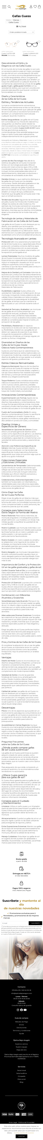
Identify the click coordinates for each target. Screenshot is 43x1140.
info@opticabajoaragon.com (21, 993)
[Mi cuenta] (31, 7)
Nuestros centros (21, 1044)
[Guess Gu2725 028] (11, 44)
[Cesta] (39, 7)
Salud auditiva (21, 1073)
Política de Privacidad (15, 934)
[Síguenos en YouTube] (25, 1010)
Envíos (21, 1025)
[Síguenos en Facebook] (21, 1010)
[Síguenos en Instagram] (18, 1010)
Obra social (21, 1079)
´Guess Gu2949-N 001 (30, 53)
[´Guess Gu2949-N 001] (32, 44)
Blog (21, 1082)
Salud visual (21, 1070)
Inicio (8, 20)
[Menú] (4, 7)
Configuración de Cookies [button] (24, 1133)
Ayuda (21, 1033)
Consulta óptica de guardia (21, 1005)
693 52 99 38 (26, 990)
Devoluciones (22, 1028)
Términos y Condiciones (21, 1031)
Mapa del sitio (21, 1050)
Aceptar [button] (21, 1136)
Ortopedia (21, 1076)
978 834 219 (16, 990)
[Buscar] (9, 6)
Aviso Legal (13, 1122)
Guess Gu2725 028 (8, 53)
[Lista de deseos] (35, 7)
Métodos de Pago (21, 1022)
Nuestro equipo (21, 1047)
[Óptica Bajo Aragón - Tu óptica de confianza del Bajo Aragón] (20, 7)
